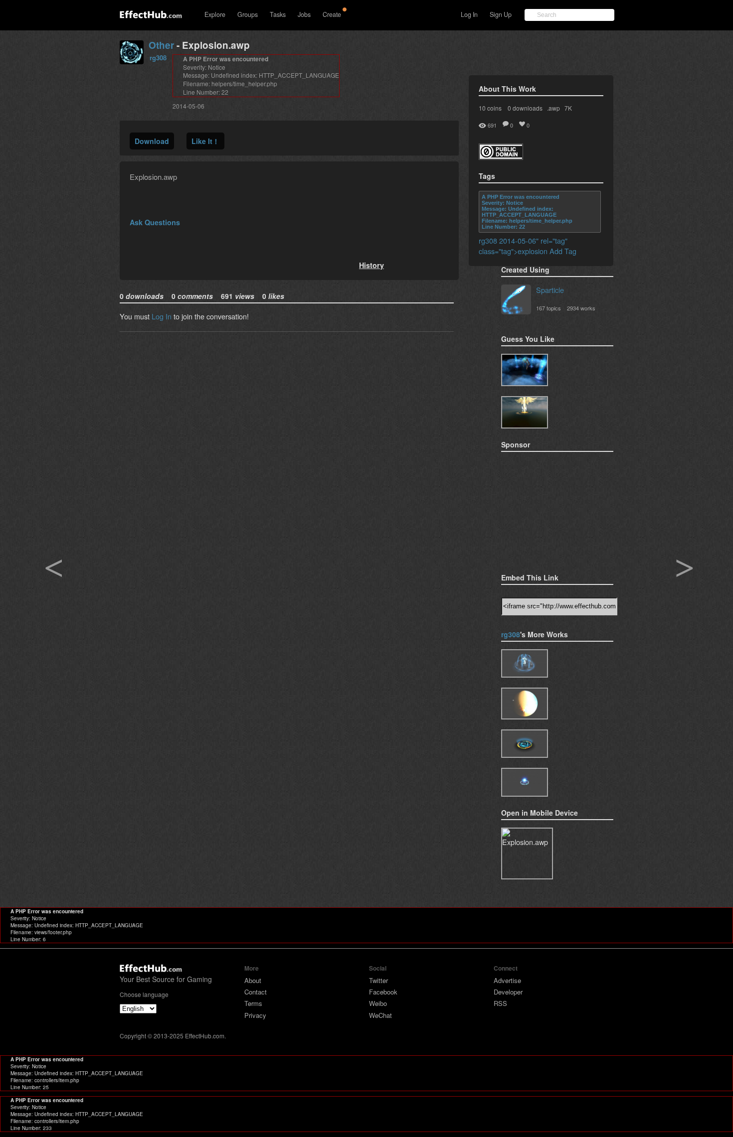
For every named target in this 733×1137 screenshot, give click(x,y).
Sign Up (501, 14)
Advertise (507, 980)
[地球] (524, 704)
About (252, 980)
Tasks (278, 14)
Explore (214, 14)
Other (161, 45)
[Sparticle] (516, 300)
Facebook (383, 991)
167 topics (548, 308)
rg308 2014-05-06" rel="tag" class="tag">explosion (523, 245)
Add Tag (563, 251)
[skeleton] (524, 370)
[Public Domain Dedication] (501, 156)
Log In (469, 14)
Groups (247, 14)
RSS (500, 1003)
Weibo (378, 1003)
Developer (508, 991)
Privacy (255, 1015)
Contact (255, 991)
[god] (524, 412)
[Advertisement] (551, 509)
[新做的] (524, 743)
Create (332, 14)
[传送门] (524, 782)
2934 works (581, 308)
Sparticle (550, 289)
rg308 (158, 57)
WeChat (380, 1015)
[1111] (524, 663)
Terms (253, 1003)
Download (152, 141)
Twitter (378, 980)
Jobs (304, 14)
